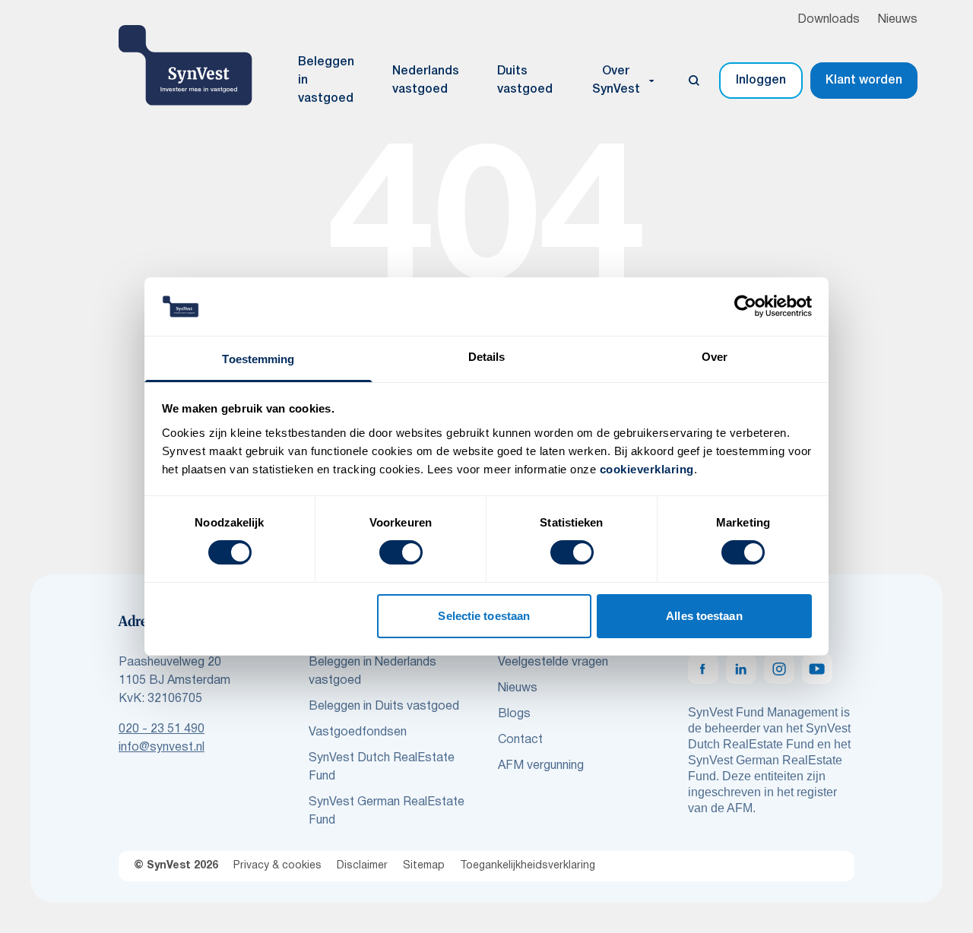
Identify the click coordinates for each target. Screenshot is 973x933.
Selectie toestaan (484, 615)
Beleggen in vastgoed (326, 80)
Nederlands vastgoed (425, 80)
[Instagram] (779, 668)
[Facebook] (703, 668)
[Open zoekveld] (694, 80)
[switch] (401, 552)
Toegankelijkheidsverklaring (527, 866)
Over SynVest (616, 80)
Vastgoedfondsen (358, 732)
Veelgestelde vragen (553, 662)
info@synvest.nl (161, 747)
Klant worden (864, 80)
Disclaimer (362, 866)
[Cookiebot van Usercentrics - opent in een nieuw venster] (745, 306)
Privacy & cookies (277, 866)
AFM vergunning (541, 766)
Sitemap (424, 866)
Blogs (514, 714)
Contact (520, 740)
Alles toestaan (704, 615)
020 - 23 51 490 (161, 729)
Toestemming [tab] (258, 359)
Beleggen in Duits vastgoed (384, 706)
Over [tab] (714, 356)
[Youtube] (817, 668)
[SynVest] (185, 65)
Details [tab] (487, 356)
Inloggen (761, 80)
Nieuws (898, 19)
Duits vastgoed (525, 80)
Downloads (828, 19)
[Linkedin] (741, 668)
